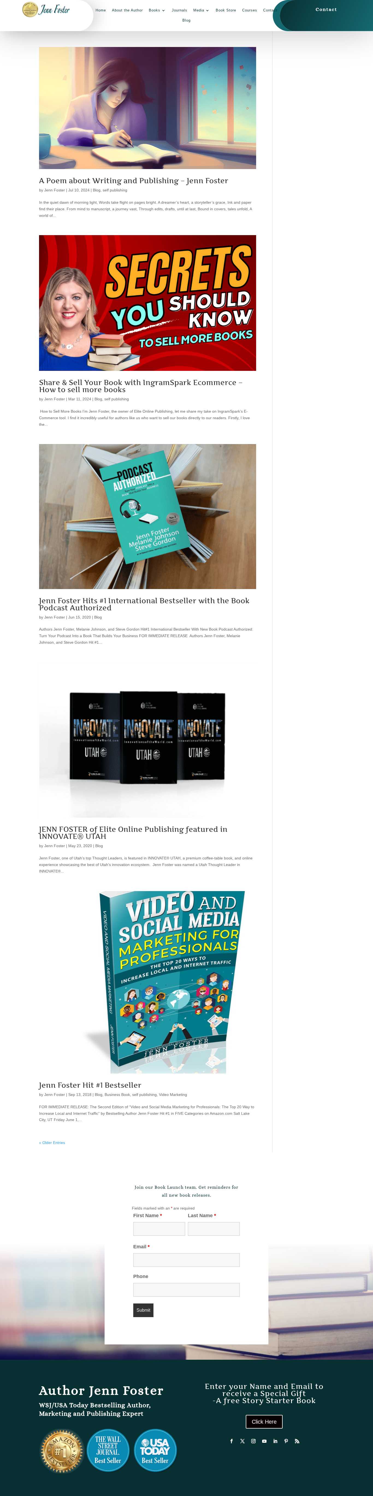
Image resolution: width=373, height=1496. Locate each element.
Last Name (202, 1215)
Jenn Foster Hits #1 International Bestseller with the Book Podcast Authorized (144, 604)
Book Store (226, 10)
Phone (140, 1276)
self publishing (115, 190)
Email (141, 1246)
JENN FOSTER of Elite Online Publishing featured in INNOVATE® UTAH (133, 833)
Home (101, 10)
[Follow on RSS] (297, 1441)
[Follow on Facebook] (231, 1441)
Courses (249, 10)
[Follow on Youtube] (264, 1441)
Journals (179, 10)
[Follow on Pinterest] (286, 1441)
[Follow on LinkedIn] (275, 1441)
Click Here (264, 1422)
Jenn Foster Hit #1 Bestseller (90, 1085)
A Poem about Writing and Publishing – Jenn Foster (133, 180)
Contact (270, 10)
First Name (147, 1215)
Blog (186, 20)
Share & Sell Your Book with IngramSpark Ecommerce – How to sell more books (141, 386)
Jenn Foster (54, 190)
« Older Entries (52, 1142)
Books (154, 10)
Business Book (117, 1094)
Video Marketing (173, 1094)
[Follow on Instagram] (253, 1441)
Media (198, 10)
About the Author (127, 10)
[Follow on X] (242, 1441)
